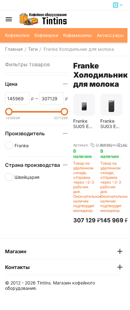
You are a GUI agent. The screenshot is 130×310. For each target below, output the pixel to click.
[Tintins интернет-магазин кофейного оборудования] (43, 19)
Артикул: (80, 145)
